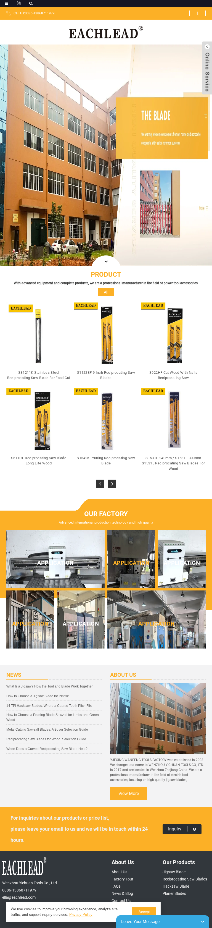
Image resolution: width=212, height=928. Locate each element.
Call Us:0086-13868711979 (34, 13)
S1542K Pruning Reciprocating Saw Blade (106, 461)
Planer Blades (174, 893)
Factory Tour (122, 879)
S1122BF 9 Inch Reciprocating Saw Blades (106, 375)
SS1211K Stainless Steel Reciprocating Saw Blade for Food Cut (38, 375)
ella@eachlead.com (19, 897)
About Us (119, 872)
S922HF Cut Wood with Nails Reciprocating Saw (173, 375)
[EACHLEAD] (106, 32)
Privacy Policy (80, 915)
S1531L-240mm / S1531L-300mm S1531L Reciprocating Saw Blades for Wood (173, 463)
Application (55, 563)
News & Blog (122, 893)
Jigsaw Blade (174, 872)
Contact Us (121, 900)
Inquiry (174, 829)
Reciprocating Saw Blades (185, 879)
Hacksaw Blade (176, 886)
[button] (100, 484)
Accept (144, 912)
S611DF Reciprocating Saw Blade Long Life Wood (38, 461)
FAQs (116, 886)
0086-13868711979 (19, 890)
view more (128, 793)
